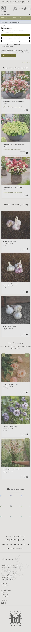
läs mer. (11, 32)
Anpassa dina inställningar (15, 38)
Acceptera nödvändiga (15, 41)
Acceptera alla (15, 35)
